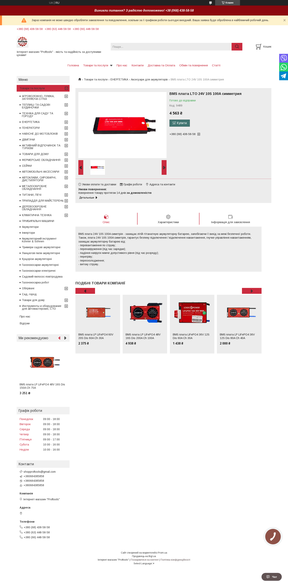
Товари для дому (33, 300)
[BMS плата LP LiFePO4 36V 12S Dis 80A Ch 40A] (239, 312)
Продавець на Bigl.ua (144, 556)
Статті (216, 65)
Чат (274, 576)
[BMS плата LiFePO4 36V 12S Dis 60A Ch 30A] (192, 312)
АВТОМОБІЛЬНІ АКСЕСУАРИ (40, 171)
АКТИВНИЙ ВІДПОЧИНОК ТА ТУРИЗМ (41, 147)
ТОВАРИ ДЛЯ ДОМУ (35, 154)
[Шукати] (237, 46)
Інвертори (28, 232)
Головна (73, 65)
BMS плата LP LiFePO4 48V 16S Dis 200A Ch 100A (143, 336)
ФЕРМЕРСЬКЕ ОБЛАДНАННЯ (41, 159)
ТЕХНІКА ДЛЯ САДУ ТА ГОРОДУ (37, 115)
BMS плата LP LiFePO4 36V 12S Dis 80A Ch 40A (237, 336)
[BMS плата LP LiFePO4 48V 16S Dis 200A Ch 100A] (145, 312)
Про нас (122, 65)
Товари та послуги (95, 65)
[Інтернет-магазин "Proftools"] (61, 41)
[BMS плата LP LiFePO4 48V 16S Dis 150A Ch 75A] (43, 362)
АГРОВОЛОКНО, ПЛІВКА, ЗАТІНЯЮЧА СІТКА (38, 97)
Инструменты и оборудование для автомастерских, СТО (41, 307)
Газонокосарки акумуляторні (40, 264)
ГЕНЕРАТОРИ (31, 127)
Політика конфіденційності (175, 559)
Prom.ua (162, 552)
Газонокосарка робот (35, 282)
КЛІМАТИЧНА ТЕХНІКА (37, 215)
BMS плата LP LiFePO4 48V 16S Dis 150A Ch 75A (42, 386)
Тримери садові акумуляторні (41, 247)
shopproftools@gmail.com (40, 471)
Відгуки (25, 323)
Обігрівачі (28, 288)
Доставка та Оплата (161, 65)
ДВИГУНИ (28, 139)
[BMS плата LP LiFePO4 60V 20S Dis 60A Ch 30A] (97, 312)
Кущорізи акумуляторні (37, 259)
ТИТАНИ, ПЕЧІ (31, 194)
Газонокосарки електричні (38, 270)
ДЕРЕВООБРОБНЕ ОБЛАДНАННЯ (34, 208)
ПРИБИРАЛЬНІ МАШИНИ (38, 221)
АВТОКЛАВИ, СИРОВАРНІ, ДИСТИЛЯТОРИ (39, 179)
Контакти (137, 65)
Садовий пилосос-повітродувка (42, 276)
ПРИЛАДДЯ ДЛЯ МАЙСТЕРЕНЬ (43, 200)
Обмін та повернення (193, 65)
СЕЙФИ (27, 165)
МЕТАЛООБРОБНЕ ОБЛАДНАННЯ (34, 187)
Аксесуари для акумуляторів (149, 79)
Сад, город (29, 294)
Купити (182, 123)
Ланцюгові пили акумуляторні (41, 253)
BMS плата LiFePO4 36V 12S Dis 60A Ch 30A (191, 336)
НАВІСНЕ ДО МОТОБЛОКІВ (40, 133)
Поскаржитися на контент (145, 559)
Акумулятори (30, 226)
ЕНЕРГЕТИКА (119, 79)
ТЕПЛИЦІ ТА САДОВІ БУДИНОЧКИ (36, 106)
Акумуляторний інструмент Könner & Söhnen (39, 240)
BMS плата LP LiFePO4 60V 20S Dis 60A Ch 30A (95, 336)
